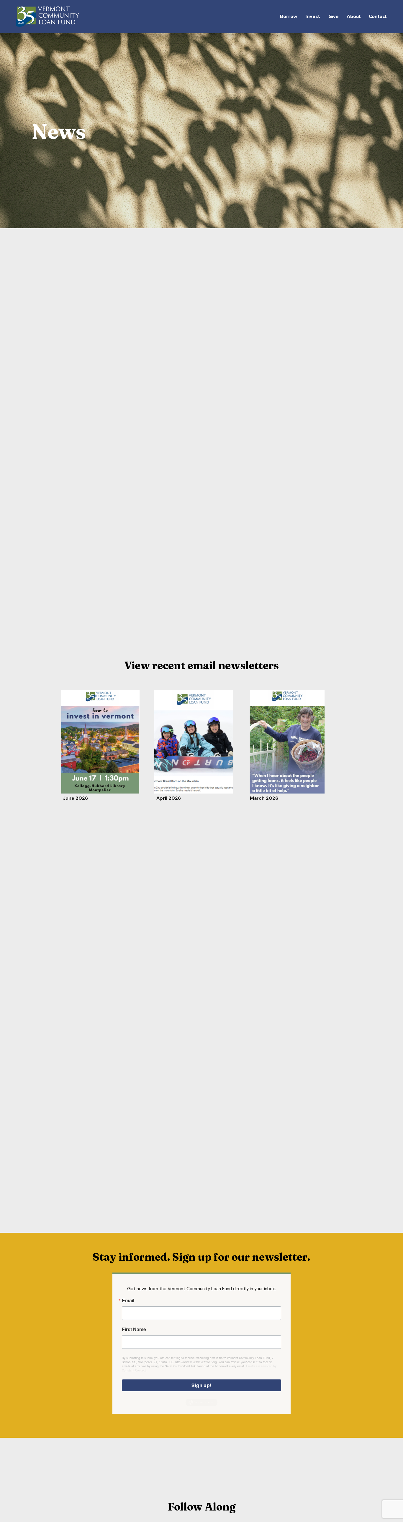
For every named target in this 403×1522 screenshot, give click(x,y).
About (354, 16)
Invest (312, 16)
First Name (134, 1329)
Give (333, 16)
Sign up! (201, 1385)
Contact (378, 16)
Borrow (288, 16)
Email (128, 1300)
